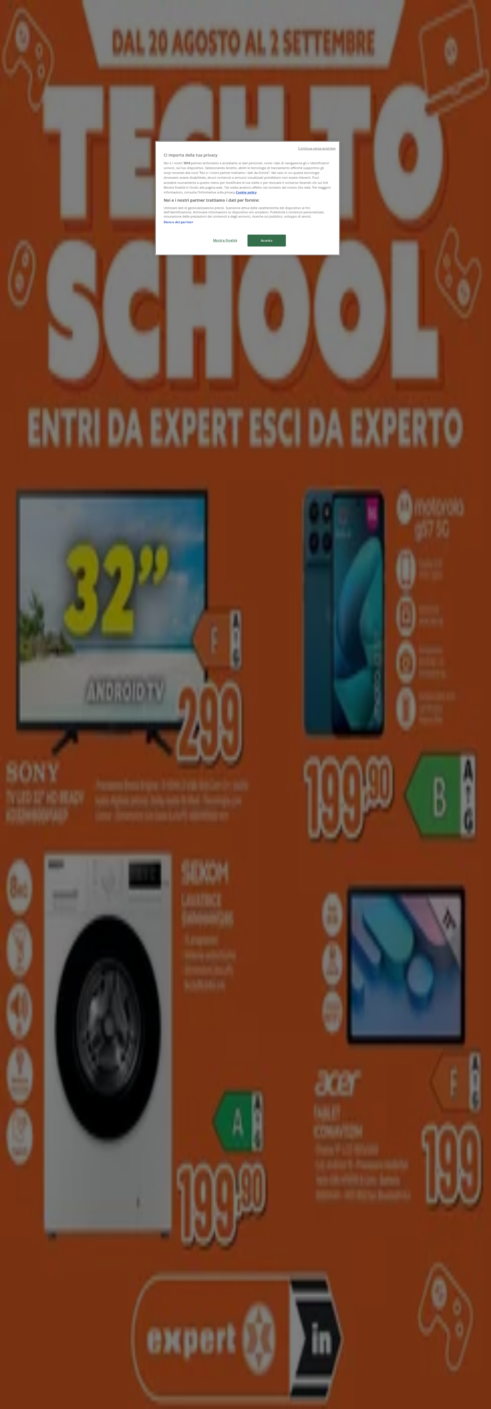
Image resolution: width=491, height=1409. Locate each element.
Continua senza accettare (317, 148)
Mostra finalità (225, 240)
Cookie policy (246, 192)
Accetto (267, 240)
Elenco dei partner (178, 222)
